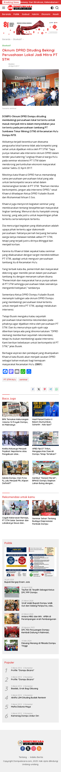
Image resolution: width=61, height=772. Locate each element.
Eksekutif (6, 45)
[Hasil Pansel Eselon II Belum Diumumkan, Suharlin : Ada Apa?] (45, 409)
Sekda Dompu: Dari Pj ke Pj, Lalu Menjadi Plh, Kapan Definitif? (15, 481)
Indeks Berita (36, 757)
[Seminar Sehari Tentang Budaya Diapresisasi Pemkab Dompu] (45, 508)
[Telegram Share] (50, 389)
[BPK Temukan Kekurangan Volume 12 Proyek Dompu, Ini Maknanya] (15, 409)
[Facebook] (22, 748)
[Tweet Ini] (39, 389)
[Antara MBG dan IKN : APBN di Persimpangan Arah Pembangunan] (11, 618)
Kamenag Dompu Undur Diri (25, 715)
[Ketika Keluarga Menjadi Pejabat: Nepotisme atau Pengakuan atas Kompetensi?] (15, 438)
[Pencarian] (57, 7)
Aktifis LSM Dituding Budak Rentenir (28, 697)
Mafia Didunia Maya (21, 706)
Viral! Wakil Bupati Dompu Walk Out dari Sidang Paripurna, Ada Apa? (37, 604)
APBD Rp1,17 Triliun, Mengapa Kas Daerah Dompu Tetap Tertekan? (44, 451)
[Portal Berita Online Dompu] (19, 7)
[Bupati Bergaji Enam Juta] (30, 561)
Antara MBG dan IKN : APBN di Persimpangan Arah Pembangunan (38, 617)
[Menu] (4, 7)
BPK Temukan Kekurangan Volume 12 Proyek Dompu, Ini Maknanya (15, 422)
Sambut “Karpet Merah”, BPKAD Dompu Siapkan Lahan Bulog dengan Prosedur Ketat (44, 481)
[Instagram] (33, 748)
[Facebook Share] (33, 389)
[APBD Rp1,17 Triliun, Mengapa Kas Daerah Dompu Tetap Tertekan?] (45, 438)
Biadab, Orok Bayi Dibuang (24, 688)
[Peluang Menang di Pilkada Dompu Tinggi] (11, 645)
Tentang (23, 757)
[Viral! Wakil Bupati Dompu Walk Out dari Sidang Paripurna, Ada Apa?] (11, 605)
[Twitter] (28, 748)
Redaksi (11, 64)
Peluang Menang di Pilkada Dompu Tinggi (38, 644)
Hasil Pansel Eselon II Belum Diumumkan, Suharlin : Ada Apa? (42, 422)
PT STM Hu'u (10, 379)
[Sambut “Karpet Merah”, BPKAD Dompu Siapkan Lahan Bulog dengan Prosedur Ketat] (45, 468)
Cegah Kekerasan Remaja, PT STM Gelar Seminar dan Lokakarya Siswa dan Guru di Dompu (15, 520)
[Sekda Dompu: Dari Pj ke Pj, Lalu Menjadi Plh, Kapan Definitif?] (15, 468)
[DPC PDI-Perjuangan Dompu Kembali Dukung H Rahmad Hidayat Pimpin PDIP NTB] (11, 631)
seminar (24, 379)
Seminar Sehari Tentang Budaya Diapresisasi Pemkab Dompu (44, 521)
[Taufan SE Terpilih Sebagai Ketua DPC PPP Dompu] (11, 591)
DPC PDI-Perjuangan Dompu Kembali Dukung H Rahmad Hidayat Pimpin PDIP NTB (35, 631)
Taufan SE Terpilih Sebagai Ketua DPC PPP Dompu (37, 591)
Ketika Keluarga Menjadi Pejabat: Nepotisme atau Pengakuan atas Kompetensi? (14, 451)
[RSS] (39, 748)
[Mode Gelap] (52, 7)
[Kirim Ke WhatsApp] (56, 389)
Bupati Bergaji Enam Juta (17, 582)
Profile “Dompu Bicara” (22, 670)
